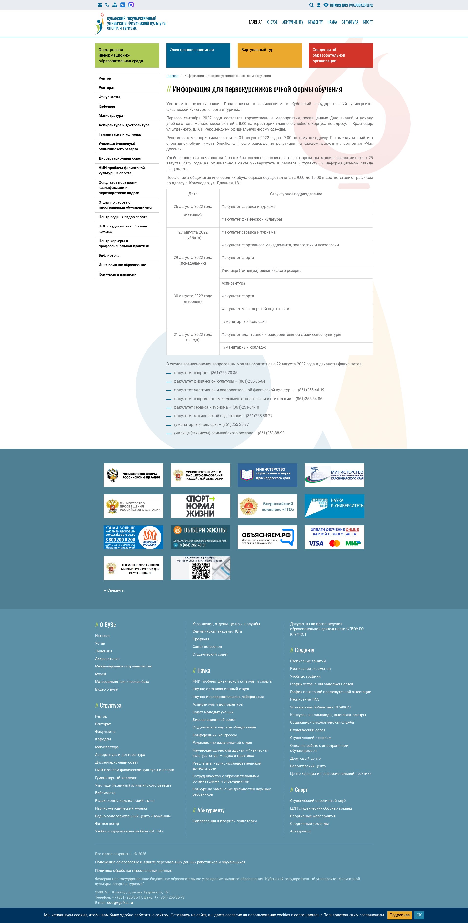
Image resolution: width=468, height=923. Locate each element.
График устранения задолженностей (321, 684)
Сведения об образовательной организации (329, 55)
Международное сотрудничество (123, 666)
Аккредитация (107, 658)
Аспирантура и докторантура (120, 754)
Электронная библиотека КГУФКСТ (320, 707)
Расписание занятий (308, 661)
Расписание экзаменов (310, 669)
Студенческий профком (310, 738)
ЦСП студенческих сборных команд (321, 808)
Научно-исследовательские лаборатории (228, 697)
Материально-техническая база (122, 681)
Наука (332, 22)
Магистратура (107, 747)
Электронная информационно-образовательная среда (121, 55)
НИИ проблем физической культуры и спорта (134, 770)
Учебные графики (305, 676)
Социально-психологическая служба (322, 722)
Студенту (315, 22)
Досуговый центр (305, 758)
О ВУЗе (108, 624)
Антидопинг (300, 831)
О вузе (272, 22)
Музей (100, 674)
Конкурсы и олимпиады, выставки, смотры (328, 715)
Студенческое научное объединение (224, 727)
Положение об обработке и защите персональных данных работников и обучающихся (170, 862)
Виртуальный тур (257, 49)
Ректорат (103, 724)
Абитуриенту (292, 22)
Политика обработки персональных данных (133, 870)
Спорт (368, 22)
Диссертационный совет (116, 762)
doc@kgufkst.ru (120, 903)
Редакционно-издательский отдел (125, 801)
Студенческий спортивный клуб (318, 801)
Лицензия (103, 651)
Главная (256, 22)
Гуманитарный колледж (116, 778)
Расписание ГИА (304, 699)
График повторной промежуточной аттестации (330, 692)
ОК (419, 915)
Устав (100, 643)
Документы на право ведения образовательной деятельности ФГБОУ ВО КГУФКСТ (327, 629)
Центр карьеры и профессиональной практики (330, 773)
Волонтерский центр (308, 766)
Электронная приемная (192, 49)
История (102, 636)
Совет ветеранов (207, 647)
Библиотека (105, 793)
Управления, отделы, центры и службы (226, 624)
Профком (201, 639)
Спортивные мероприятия (313, 816)
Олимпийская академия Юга (217, 631)
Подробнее (400, 915)
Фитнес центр (107, 823)
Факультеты (105, 731)
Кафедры (103, 739)
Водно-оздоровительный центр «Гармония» (133, 816)
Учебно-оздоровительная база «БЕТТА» (129, 831)
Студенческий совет (210, 654)
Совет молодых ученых (213, 712)
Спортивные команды (309, 823)
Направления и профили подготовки (225, 821)
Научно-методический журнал (121, 808)
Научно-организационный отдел (221, 689)
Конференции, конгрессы (215, 735)
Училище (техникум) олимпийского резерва (133, 785)
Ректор (101, 716)
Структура (350, 22)
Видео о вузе (106, 689)
